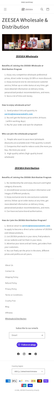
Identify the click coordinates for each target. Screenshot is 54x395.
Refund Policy (11, 283)
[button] (5, 9)
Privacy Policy (11, 289)
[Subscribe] (42, 335)
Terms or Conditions (13, 295)
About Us (9, 265)
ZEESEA (22, 390)
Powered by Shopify (32, 390)
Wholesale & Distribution (15, 318)
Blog (7, 306)
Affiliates (9, 313)
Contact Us (10, 271)
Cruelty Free (10, 301)
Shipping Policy (11, 277)
